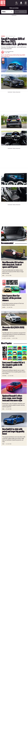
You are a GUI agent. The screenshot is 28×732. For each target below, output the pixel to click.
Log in (21, 4)
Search (16, 4)
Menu (26, 4)
